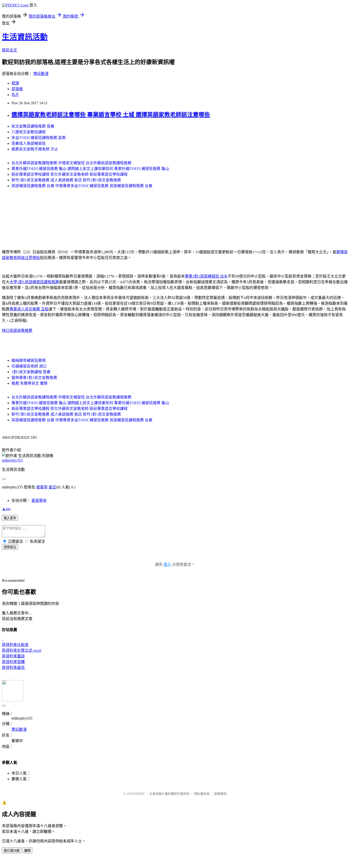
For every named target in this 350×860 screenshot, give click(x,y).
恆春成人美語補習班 (28, 143)
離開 (27, 850)
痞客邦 (42, 487)
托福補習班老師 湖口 (29, 366)
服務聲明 (220, 793)
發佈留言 (10, 547)
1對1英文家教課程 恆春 (30, 372)
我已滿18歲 (12, 850)
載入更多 (10, 518)
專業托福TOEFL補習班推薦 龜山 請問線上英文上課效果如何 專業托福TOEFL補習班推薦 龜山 (90, 169)
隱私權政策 (202, 793)
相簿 (15, 83)
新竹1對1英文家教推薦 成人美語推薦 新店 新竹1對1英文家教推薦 (66, 180)
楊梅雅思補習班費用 (28, 360)
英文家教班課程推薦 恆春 (32, 126)
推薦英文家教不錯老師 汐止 (34, 149)
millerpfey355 (12, 460)
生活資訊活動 (25, 37)
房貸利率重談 (13, 656)
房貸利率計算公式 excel (21, 650)
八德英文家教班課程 (28, 132)
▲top (6, 509)
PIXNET (139, 793)
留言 (52, 487)
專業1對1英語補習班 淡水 (206, 276)
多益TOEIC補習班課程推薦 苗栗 (38, 138)
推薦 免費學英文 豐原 (29, 383)
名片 (15, 95)
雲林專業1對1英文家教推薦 (34, 378)
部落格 (17, 89)
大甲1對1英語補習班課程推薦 (34, 282)
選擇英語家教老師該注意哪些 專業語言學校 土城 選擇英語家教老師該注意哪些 (110, 115)
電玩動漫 (41, 74)
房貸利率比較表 (15, 645)
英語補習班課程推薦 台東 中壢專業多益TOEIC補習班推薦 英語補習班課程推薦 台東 (81, 186)
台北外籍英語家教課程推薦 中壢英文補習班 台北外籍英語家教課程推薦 (71, 163)
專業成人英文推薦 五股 (29, 309)
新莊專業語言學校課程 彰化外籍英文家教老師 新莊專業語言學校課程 (69, 174)
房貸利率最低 (13, 668)
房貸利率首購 (13, 662)
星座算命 (39, 500)
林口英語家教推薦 (17, 330)
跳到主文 (9, 50)
